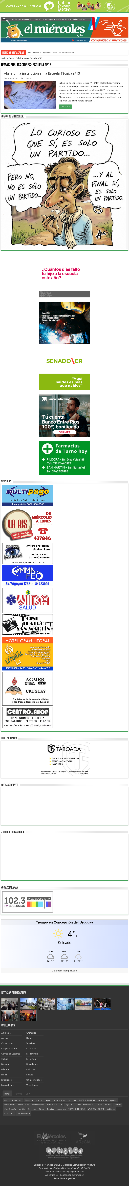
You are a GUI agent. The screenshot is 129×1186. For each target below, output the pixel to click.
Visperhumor (32, 1085)
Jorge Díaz (69, 1105)
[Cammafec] (27, 575)
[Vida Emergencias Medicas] (27, 600)
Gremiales (31, 1033)
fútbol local (9, 1113)
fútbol (41, 1109)
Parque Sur (52, 1105)
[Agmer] (27, 688)
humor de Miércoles (85, 1105)
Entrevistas (6, 1080)
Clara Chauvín (10, 1109)
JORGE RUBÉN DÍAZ (87, 1100)
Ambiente (6, 1033)
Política (29, 1074)
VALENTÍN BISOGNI (96, 1109)
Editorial (5, 1069)
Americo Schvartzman (13, 1100)
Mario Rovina (9, 1105)
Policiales (30, 1069)
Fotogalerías (7, 1085)
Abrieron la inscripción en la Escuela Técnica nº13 (42, 73)
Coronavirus (59, 1100)
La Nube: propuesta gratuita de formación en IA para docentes (55, 52)
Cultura (4, 1059)
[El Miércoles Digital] (64, 29)
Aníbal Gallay (23, 1105)
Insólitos (30, 1043)
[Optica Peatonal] (27, 553)
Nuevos (18, 1093)
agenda (113, 1100)
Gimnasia (29, 1100)
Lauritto (22, 1109)
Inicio (3, 58)
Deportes (5, 1064)
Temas (7, 1093)
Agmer (48, 1100)
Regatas (50, 1109)
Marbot (108, 1105)
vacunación (103, 1100)
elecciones (61, 1109)
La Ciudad (28, 78)
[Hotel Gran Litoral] (27, 653)
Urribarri (117, 1105)
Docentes (32, 1109)
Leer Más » (65, 107)
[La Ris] (27, 524)
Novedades (31, 1064)
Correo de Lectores (10, 1053)
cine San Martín (23, 1113)
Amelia (4, 1038)
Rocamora (72, 1100)
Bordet (99, 1105)
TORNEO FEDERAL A (77, 1109)
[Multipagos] (27, 495)
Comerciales (7, 1043)
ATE (60, 1105)
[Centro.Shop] (27, 717)
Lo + (28, 1093)
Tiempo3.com (70, 970)
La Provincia (32, 1053)
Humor (29, 1038)
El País (4, 1074)
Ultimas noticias (33, 1080)
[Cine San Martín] (27, 624)
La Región (31, 1059)
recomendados (38, 1105)
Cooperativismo (9, 1048)
